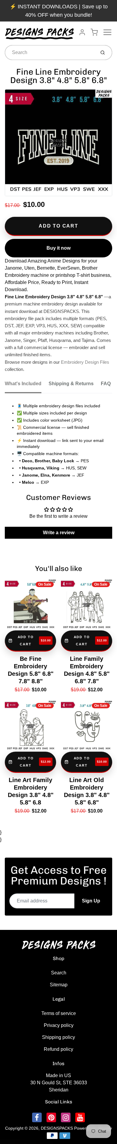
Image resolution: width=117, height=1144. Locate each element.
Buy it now (58, 248)
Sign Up (91, 900)
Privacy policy (59, 1025)
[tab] (27, 385)
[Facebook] (37, 1117)
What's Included (23, 383)
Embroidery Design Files (85, 362)
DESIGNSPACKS (57, 1128)
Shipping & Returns (71, 383)
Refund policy (58, 1049)
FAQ (106, 383)
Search (58, 972)
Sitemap (59, 984)
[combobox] (49, 52)
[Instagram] (65, 1117)
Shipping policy (58, 1037)
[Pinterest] (51, 1117)
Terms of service (58, 1013)
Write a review (58, 532)
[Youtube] (80, 1117)
